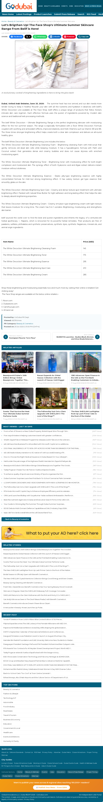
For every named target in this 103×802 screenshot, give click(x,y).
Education (79, 6)
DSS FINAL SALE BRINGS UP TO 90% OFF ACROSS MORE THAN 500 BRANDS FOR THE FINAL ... (42, 448)
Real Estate (8, 711)
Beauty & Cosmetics (16, 21)
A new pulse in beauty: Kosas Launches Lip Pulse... (23, 608)
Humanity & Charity (11, 741)
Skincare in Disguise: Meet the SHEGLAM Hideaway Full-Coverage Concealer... (35, 591)
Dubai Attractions (78, 752)
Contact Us (29, 752)
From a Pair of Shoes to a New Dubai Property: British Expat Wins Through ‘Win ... (36, 431)
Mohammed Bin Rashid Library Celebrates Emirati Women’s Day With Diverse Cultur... (37, 669)
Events (65, 6)
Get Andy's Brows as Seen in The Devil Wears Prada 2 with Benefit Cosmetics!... (35, 599)
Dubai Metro (66, 752)
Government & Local (11, 728)
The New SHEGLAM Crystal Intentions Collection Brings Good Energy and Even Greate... (38, 579)
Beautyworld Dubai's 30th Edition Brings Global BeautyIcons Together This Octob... (37, 465)
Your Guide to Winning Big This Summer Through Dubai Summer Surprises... (34, 504)
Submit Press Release (64, 14)
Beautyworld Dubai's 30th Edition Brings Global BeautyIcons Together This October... (37, 550)
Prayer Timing (92, 752)
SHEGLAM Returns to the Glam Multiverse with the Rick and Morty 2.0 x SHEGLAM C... (37, 595)
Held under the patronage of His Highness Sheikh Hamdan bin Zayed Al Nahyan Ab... (38, 461)
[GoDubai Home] (19, 6)
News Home (8, 14)
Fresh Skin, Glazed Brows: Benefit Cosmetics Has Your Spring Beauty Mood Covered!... (38, 587)
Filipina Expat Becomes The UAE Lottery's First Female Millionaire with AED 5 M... (35, 624)
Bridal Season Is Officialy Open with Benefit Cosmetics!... (26, 574)
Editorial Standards (16, 752)
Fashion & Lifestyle (10, 694)
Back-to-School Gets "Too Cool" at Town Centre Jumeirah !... (27, 673)
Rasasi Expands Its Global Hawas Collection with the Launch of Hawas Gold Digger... (36, 554)
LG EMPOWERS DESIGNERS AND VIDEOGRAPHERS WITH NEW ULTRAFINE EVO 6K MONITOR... (42, 483)
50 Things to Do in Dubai (11, 766)
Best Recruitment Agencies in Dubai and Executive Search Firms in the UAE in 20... (37, 500)
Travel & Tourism (9, 715)
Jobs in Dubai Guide (48, 766)
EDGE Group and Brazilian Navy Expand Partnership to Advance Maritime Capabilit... (37, 661)
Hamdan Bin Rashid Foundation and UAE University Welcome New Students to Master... (38, 640)
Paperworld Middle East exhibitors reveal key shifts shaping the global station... (35, 628)
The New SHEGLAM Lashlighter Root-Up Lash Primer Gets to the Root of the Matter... (37, 570)
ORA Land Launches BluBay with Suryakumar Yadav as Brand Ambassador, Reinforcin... (39, 495)
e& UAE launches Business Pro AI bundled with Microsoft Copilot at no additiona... (36, 444)
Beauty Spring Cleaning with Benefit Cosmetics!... (23, 583)
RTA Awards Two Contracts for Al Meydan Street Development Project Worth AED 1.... (37, 648)
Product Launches (43, 14)
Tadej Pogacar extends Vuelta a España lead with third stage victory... (31, 653)
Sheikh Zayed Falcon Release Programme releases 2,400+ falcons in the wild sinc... (37, 440)
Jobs (71, 6)
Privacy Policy (47, 752)
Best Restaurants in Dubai (30, 766)
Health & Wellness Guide (88, 763)
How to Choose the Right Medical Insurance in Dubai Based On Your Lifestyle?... (36, 457)
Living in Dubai (7, 763)
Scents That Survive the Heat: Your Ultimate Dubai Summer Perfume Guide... (34, 562)
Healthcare (8, 732)
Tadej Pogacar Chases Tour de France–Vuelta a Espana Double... (30, 470)
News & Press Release (75, 772)
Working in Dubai (39, 763)
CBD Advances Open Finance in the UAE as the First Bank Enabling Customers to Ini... (37, 558)
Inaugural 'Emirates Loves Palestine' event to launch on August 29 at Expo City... (35, 636)
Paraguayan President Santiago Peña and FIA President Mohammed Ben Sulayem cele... (39, 644)
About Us (5, 752)
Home (40, 6)
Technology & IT (9, 698)
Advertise (57, 752)
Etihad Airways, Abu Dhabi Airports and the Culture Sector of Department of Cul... (36, 677)
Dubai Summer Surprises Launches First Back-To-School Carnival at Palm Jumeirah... (38, 478)
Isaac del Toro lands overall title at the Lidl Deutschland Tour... (28, 513)
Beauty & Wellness (52, 6)
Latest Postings (23, 14)
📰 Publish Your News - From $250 (51, 787)
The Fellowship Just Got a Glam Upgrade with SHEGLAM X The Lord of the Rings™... (37, 487)
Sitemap (5, 755)
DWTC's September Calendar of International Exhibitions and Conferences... (34, 632)
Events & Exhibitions (11, 737)
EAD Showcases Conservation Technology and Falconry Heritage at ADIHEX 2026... (36, 657)
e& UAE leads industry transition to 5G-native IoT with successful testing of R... (34, 453)
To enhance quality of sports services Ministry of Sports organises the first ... (34, 474)
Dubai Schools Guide (54, 763)
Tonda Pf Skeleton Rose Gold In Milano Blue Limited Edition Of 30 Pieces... (33, 619)
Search (81, 14)
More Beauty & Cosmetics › (87, 347)
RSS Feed (91, 14)
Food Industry (9, 707)
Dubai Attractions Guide (23, 763)
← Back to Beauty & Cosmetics (16, 519)
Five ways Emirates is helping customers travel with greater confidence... (33, 435)
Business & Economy (11, 720)
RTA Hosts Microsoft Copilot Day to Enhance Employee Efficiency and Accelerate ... (37, 491)
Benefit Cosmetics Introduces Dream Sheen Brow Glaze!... (27, 603)
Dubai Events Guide (71, 763)
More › (97, 545)
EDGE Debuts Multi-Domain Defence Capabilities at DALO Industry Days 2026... (36, 508)
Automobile (8, 702)
